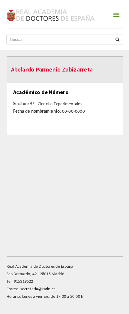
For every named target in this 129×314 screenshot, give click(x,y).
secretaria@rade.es (37, 289)
